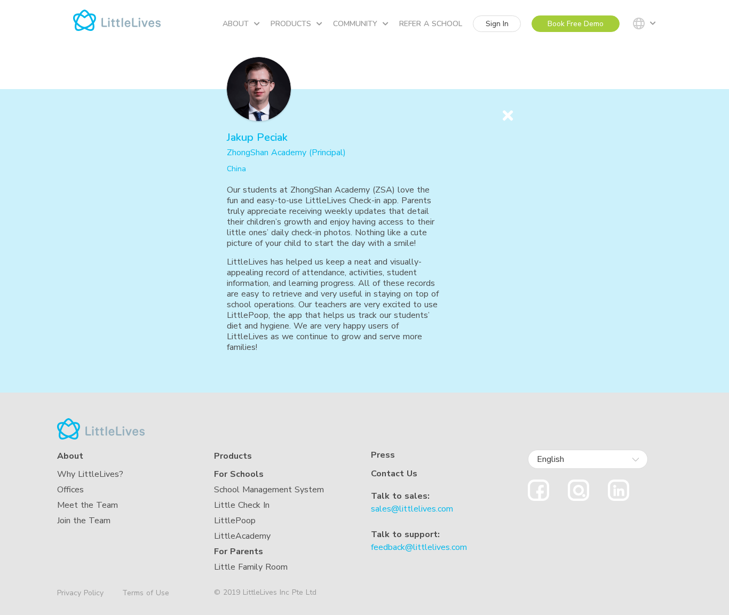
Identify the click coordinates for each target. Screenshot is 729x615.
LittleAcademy (242, 536)
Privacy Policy (80, 593)
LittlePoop (235, 520)
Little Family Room (251, 567)
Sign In (497, 24)
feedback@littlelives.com (419, 547)
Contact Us (394, 474)
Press (383, 455)
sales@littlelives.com (412, 509)
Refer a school (430, 24)
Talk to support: (405, 534)
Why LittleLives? (90, 474)
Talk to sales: (400, 496)
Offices (70, 490)
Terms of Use (145, 593)
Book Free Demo (576, 24)
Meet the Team (87, 505)
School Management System (269, 490)
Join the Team (83, 520)
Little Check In (242, 505)
